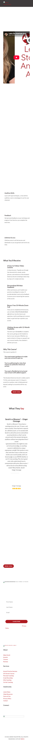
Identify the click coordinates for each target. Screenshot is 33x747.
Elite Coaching (7, 680)
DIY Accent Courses (8, 673)
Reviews (5, 661)
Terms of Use (6, 696)
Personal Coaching (8, 675)
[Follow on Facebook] (14, 710)
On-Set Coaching (8, 682)
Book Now (16, 137)
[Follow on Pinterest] (18, 710)
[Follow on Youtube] (11, 710)
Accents (5, 657)
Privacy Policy (7, 698)
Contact (5, 700)
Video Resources (8, 694)
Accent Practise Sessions (10, 671)
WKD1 (22, 739)
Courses (5, 659)
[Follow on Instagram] (4, 710)
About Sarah (6, 655)
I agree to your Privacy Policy (15, 617)
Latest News (6, 692)
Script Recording (8, 678)
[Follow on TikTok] (8, 710)
